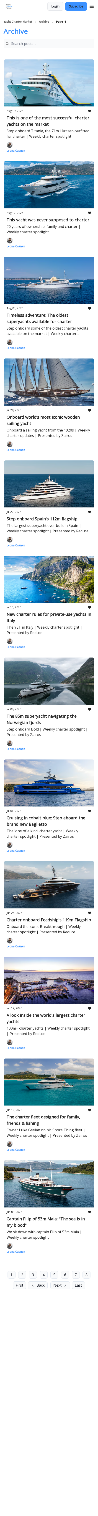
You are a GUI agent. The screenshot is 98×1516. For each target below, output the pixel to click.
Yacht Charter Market (18, 22)
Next (57, 1285)
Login (55, 6)
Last (78, 1285)
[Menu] (91, 5)
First (19, 1285)
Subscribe (76, 6)
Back (40, 1285)
